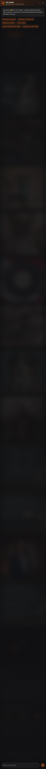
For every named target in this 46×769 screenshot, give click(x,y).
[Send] (43, 765)
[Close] (43, 3)
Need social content (8, 23)
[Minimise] (39, 3)
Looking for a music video (30, 26)
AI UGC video (21, 23)
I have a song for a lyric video (11, 26)
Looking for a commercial (25, 19)
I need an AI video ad (9, 19)
